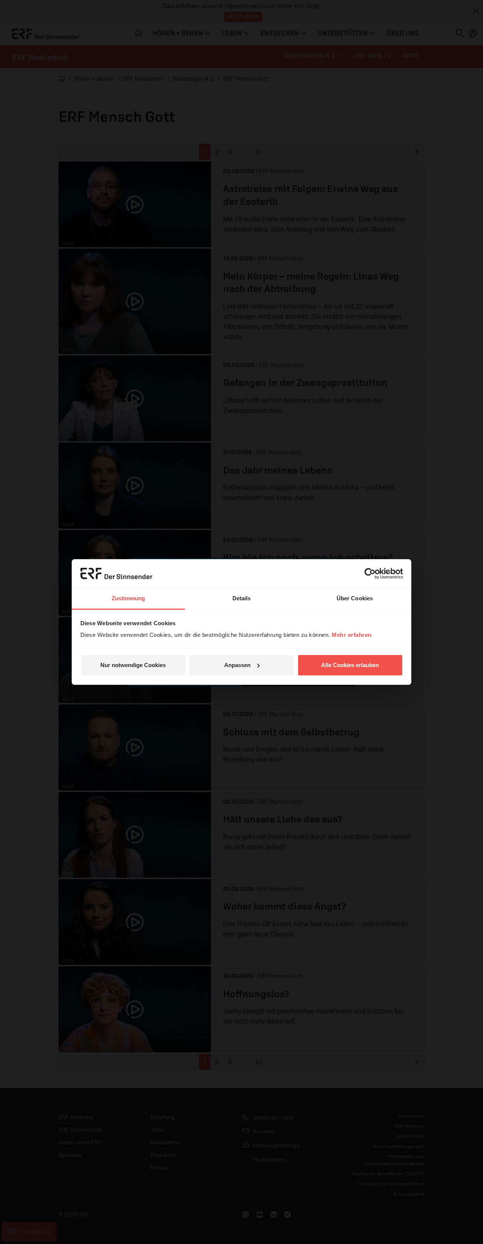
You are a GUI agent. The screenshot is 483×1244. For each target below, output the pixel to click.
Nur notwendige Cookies (133, 665)
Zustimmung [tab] (128, 598)
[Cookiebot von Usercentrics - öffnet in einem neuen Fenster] (370, 573)
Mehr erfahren (352, 635)
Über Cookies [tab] (355, 598)
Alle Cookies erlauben (350, 665)
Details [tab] (241, 598)
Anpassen (237, 665)
